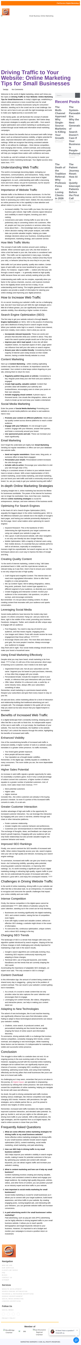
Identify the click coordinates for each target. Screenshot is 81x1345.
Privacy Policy (9, 1318)
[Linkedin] (3, 1314)
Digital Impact (18, 1082)
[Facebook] (8, 1314)
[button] (45, 10)
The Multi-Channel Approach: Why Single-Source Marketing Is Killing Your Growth (61, 122)
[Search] (77, 95)
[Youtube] (18, 1314)
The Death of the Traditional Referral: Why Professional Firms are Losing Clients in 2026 (62, 181)
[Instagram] (13, 1314)
